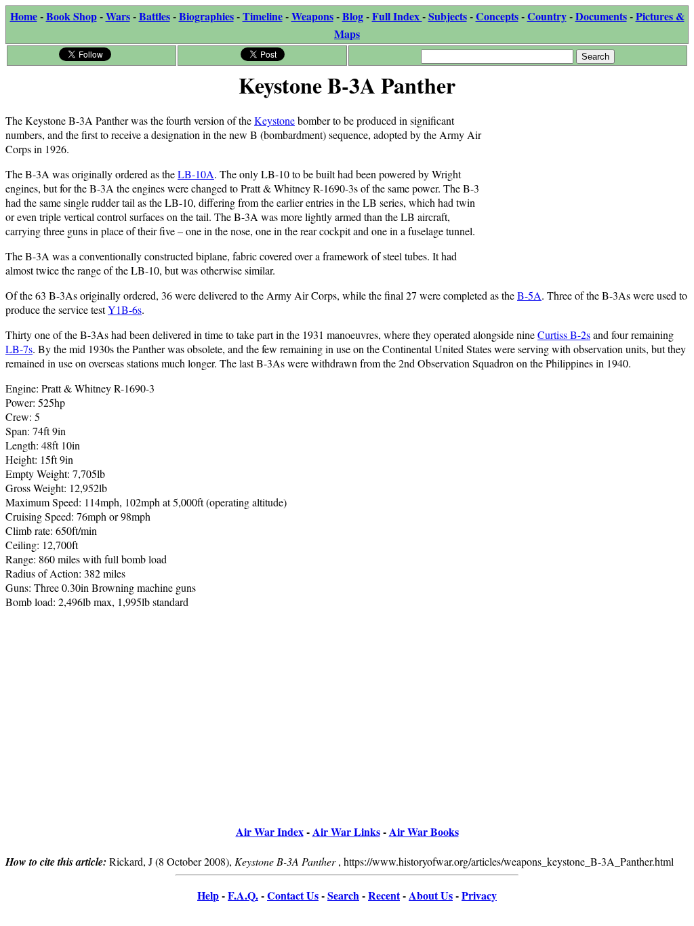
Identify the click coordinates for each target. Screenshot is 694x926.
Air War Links (346, 831)
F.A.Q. (243, 895)
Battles (154, 16)
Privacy (479, 895)
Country (547, 16)
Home (23, 16)
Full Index (397, 16)
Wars (118, 16)
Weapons (312, 16)
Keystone (274, 120)
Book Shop (71, 16)
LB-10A (196, 174)
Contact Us (293, 895)
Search (343, 895)
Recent (384, 895)
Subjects (447, 16)
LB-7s (19, 349)
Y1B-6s (125, 309)
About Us (431, 895)
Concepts (497, 16)
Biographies (206, 16)
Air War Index (270, 831)
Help (208, 895)
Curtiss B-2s (563, 334)
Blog (352, 16)
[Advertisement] (587, 188)
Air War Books (424, 831)
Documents (601, 16)
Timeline (263, 16)
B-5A (529, 295)
